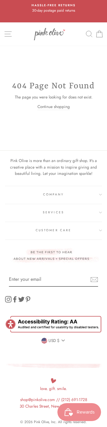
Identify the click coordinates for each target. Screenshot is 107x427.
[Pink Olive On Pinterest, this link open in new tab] (28, 299)
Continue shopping (53, 107)
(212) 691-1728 (74, 400)
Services (53, 212)
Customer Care (53, 230)
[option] (53, 8)
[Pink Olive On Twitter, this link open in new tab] (21, 299)
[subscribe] (94, 279)
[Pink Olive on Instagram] (8, 299)
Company (53, 194)
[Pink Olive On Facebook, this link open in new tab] (15, 299)
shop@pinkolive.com (37, 400)
